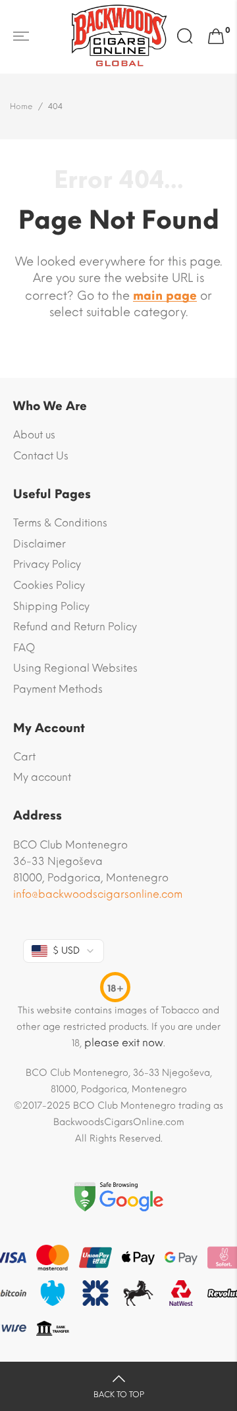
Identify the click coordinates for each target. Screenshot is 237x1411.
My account (42, 777)
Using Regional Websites (75, 668)
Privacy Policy (47, 564)
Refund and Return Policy (75, 626)
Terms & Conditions (60, 523)
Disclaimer (39, 544)
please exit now (123, 1042)
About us (34, 434)
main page (165, 296)
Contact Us (40, 456)
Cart (24, 757)
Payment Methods (58, 689)
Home (21, 106)
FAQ (24, 647)
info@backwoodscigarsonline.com (97, 894)
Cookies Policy (49, 585)
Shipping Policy (51, 606)
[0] (216, 36)
